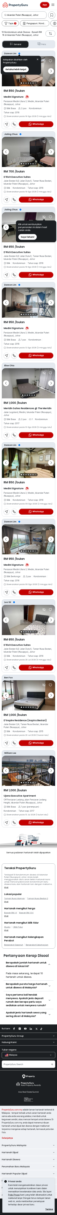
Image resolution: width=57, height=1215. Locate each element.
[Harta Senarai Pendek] (50, 60)
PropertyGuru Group (13, 1035)
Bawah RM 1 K (10, 913)
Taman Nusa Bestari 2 (37, 898)
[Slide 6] (33, 83)
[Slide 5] (30, 83)
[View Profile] (28, 53)
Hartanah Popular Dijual (14, 1173)
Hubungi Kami (9, 1042)
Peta (43, 44)
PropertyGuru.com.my (12, 1110)
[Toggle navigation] (53, 5)
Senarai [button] (17, 44)
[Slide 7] (35, 163)
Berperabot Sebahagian (37, 945)
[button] (37, 60)
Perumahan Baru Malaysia (16, 1166)
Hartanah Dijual (10, 1152)
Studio (7, 927)
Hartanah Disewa (11, 1159)
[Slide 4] (28, 83)
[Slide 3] (26, 83)
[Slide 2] (23, 83)
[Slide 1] (21, 83)
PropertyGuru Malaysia (14, 1145)
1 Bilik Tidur (18, 927)
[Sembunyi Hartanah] (44, 60)
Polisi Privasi (14, 1194)
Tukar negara (9, 1049)
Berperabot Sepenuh (13, 945)
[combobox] (26, 15)
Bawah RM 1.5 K (26, 913)
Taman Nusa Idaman (14, 898)
